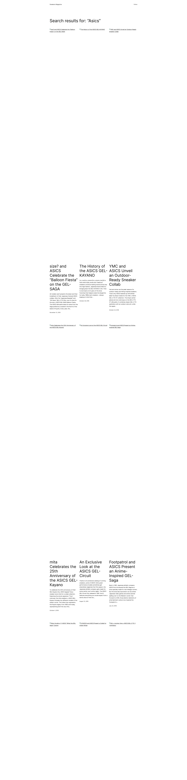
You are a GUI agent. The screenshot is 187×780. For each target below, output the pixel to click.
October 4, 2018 (54, 610)
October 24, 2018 (114, 310)
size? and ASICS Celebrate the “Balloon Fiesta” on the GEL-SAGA (64, 277)
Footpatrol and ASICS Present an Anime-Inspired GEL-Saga (122, 571)
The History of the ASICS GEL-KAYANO (93, 271)
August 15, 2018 (83, 601)
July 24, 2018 (113, 606)
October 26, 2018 (84, 301)
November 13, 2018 (55, 312)
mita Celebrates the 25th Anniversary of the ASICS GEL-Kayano (64, 573)
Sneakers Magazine (56, 4)
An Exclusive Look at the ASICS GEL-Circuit (90, 569)
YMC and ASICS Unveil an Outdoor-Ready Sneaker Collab (122, 275)
